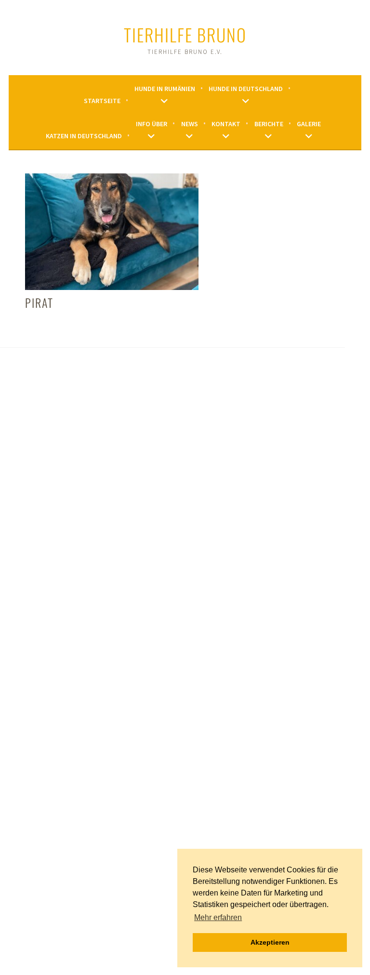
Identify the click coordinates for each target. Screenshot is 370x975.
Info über (151, 123)
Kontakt (225, 123)
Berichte (268, 123)
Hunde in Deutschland (246, 88)
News (189, 123)
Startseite (102, 100)
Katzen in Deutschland (84, 136)
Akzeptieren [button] (270, 942)
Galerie (309, 123)
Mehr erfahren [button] (218, 917)
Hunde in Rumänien (164, 88)
